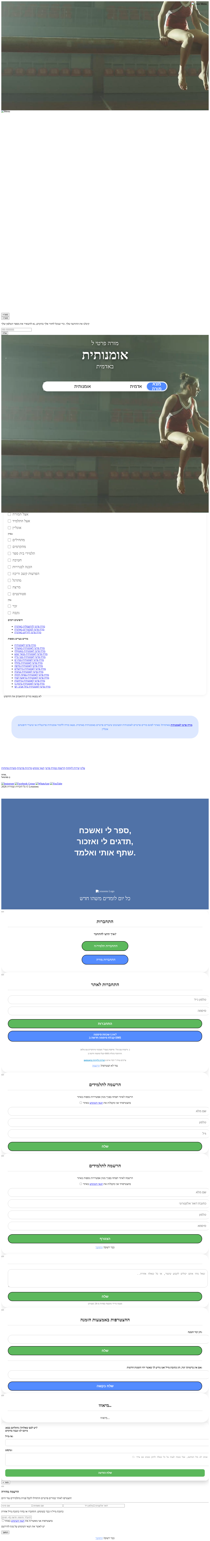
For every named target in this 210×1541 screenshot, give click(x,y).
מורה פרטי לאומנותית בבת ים (29, 660)
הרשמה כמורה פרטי (55, 768)
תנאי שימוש (38, 768)
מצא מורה (157, 386)
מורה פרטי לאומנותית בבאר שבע (30, 654)
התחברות (105, 1023)
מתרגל (16, 580)
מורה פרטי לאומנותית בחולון (28, 663)
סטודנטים (19, 594)
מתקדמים (19, 547)
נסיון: (10, 533)
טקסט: (8, 1450)
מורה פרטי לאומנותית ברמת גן (29, 683)
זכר (14, 606)
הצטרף (105, 1239)
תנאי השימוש (96, 1102)
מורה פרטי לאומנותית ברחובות (29, 680)
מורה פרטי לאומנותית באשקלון (29, 651)
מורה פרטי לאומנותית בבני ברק (29, 657)
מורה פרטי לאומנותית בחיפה (28, 666)
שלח (5, 333)
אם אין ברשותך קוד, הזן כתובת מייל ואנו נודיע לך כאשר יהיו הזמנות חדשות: (164, 1367)
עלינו (82, 768)
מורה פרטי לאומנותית (25, 645)
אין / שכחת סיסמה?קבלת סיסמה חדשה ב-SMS (105, 1036)
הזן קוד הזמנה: (195, 1332)
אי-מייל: (9, 1436)
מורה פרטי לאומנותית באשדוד (29, 648)
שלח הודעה (105, 1472)
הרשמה (96, 1065)
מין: (9, 600)
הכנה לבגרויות (22, 567)
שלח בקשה (105, 1386)
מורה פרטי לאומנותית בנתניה (28, 671)
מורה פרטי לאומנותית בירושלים (30, 668)
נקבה (16, 613)
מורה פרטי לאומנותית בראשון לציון (31, 677)
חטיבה (17, 560)
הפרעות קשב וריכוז (25, 574)
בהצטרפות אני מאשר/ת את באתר (29, 1520)
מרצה (16, 587)
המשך (5, 1532)
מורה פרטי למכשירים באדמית (29, 629)
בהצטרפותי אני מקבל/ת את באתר (106, 1102)
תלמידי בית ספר (23, 553)
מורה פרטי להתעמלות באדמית (29, 626)
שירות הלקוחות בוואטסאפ (94, 1060)
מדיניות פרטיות (24, 768)
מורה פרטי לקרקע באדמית (27, 632)
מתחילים (18, 540)
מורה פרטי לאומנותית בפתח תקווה (31, 674)
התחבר (99, 1247)
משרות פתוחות (8, 768)
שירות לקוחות (73, 768)
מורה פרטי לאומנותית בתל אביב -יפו (32, 686)
